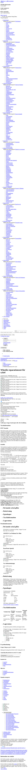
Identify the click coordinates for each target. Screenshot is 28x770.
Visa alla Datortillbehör (11, 45)
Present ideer (8, 70)
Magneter (8, 136)
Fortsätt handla (6, 356)
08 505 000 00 (4, 360)
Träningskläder (9, 177)
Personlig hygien (6, 221)
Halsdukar (8, 159)
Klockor (8, 122)
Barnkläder (8, 154)
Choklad (8, 212)
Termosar (8, 37)
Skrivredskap (6, 260)
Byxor (7, 155)
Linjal (7, 195)
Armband (8, 151)
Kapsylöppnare (9, 126)
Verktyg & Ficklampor (8, 276)
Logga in (5, 345)
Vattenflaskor (9, 38)
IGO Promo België (10, 716)
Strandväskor (9, 312)
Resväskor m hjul (9, 309)
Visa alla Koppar (9, 33)
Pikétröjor (8, 167)
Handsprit (8, 227)
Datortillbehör (9, 43)
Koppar (7, 29)
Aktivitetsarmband (10, 49)
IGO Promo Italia (9, 715)
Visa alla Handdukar (10, 121)
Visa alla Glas (9, 28)
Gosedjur (8, 243)
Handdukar (8, 117)
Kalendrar (5, 140)
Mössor (7, 166)
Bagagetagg (8, 306)
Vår (7, 76)
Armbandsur (8, 153)
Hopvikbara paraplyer (10, 98)
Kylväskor (8, 300)
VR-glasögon (9, 50)
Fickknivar (8, 278)
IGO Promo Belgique (10, 717)
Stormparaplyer (9, 99)
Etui (7, 192)
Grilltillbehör (8, 93)
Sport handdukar (9, 120)
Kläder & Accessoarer (8, 148)
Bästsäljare (5, 323)
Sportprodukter (9, 101)
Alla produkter (6, 316)
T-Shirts (7, 179)
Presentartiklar (6, 237)
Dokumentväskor (9, 297)
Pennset (7, 273)
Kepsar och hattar (10, 165)
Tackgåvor (8, 81)
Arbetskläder (8, 150)
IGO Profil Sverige (7, 712)
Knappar (8, 240)
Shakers (7, 31)
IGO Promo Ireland (10, 723)
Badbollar (8, 86)
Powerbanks (8, 62)
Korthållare (8, 194)
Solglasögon (8, 176)
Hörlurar (8, 54)
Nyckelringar (9, 249)
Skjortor (7, 173)
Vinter (7, 77)
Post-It (7, 199)
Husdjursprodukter (10, 94)
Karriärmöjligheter (7, 664)
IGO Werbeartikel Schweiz (12, 726)
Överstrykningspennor (11, 272)
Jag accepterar (4, 768)
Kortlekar (8, 244)
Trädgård (8, 110)
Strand (7, 105)
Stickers (7, 251)
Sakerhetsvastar (9, 284)
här (4, 767)
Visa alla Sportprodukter (11, 104)
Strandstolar (8, 108)
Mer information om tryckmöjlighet (10, 415)
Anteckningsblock (10, 190)
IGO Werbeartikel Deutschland (12, 722)
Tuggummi (8, 216)
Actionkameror (9, 48)
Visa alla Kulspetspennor (11, 271)
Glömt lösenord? (6, 342)
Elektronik (5, 40)
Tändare (8, 255)
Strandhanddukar (9, 106)
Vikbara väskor (9, 314)
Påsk (7, 73)
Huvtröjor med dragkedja (11, 160)
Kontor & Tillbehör (7, 187)
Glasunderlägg (9, 116)
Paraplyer (8, 97)
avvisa (15, 764)
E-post (15, 360)
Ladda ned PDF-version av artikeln (10, 604)
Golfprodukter (9, 92)
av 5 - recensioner (7, 1)
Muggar (7, 36)
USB (7, 64)
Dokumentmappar (10, 200)
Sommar (8, 75)
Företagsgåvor (6, 66)
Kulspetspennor (9, 267)
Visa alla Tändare (9, 258)
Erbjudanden (6, 320)
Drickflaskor (6, 20)
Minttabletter (8, 215)
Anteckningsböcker (10, 189)
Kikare (7, 95)
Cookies (5, 735)
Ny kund (5, 343)
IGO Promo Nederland (11, 729)
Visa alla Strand (9, 109)
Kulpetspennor (6, 680)
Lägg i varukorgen (4, 490)
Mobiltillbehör (9, 61)
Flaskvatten (8, 210)
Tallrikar (8, 137)
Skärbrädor (8, 129)
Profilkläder (8, 170)
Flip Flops (8, 158)
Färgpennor (8, 264)
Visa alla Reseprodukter (11, 308)
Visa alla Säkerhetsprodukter (12, 286)
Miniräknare (8, 197)
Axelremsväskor (9, 292)
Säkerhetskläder (9, 172)
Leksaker (8, 248)
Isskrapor (8, 281)
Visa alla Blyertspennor (11, 266)
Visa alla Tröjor (9, 183)
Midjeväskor (8, 301)
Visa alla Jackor (9, 164)
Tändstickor (8, 254)
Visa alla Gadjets (9, 51)
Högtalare (8, 53)
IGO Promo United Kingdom (12, 727)
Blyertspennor (9, 262)
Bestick (7, 125)
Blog (4, 665)
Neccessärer (8, 232)
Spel (7, 250)
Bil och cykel (9, 87)
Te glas (7, 25)
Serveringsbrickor (10, 206)
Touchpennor (9, 270)
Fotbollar (8, 103)
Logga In (5, 338)
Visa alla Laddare (9, 60)
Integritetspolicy (6, 733)
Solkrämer (8, 234)
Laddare (8, 55)
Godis (7, 211)
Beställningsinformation (8, 672)
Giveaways (8, 242)
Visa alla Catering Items (11, 209)
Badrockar (8, 118)
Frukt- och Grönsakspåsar (11, 298)
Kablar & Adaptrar (10, 57)
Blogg (4, 327)
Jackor (7, 161)
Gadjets (7, 47)
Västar (7, 184)
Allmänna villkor (7, 732)
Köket (7, 123)
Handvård (8, 228)
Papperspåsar (9, 303)
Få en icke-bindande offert (6, 495)
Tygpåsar (8, 293)
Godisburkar (8, 214)
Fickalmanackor (9, 143)
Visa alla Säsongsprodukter (12, 78)
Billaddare (8, 56)
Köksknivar (8, 127)
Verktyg (7, 287)
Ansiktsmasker (9, 223)
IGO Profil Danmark (10, 720)
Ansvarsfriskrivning (7, 734)
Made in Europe (6, 326)
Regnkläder (8, 171)
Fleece (7, 156)
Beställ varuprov (4, 491)
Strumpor (8, 178)
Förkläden (8, 133)
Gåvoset (8, 68)
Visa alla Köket (9, 132)
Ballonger (8, 239)
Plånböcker (8, 169)
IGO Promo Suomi (10, 724)
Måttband (8, 282)
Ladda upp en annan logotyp (7, 397)
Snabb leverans (9, 79)
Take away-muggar (10, 32)
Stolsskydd (8, 88)
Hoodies (8, 182)
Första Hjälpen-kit (10, 225)
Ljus (7, 134)
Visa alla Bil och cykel (11, 89)
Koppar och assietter (10, 34)
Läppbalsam (8, 231)
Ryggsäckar (8, 310)
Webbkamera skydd (10, 44)
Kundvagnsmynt (9, 245)
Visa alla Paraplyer (10, 100)
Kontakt (5, 673)
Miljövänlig (5, 321)
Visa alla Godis (9, 217)
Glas (7, 23)
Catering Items (9, 205)
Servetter (8, 208)
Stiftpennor (8, 265)
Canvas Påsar (9, 294)
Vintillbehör (8, 138)
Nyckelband (8, 247)
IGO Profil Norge (10, 728)
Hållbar (4, 663)
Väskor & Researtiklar (8, 289)
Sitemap (5, 736)
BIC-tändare (8, 256)
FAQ (4, 328)
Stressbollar (8, 253)
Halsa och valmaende (10, 226)
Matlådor (8, 128)
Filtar (7, 115)
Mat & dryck (6, 203)
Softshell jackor (9, 162)
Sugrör (7, 131)
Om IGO (5, 662)
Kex (7, 219)
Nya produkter (6, 325)
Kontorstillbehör (9, 193)
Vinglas (7, 26)
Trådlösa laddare (9, 59)
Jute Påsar (8, 299)
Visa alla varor (9, 39)
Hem (4, 363)
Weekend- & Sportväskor (11, 304)
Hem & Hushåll (6, 112)
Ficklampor (8, 280)
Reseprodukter (9, 305)
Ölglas (7, 27)
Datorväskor (8, 295)
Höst (7, 72)
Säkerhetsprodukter (10, 283)
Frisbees (8, 90)
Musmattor (8, 198)
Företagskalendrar (10, 144)
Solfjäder (8, 175)
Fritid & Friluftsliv (7, 83)
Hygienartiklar (9, 230)
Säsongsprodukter (10, 71)
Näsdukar (8, 233)
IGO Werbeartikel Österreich (12, 713)
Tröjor (7, 181)
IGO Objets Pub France (11, 721)
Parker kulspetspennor (10, 269)
